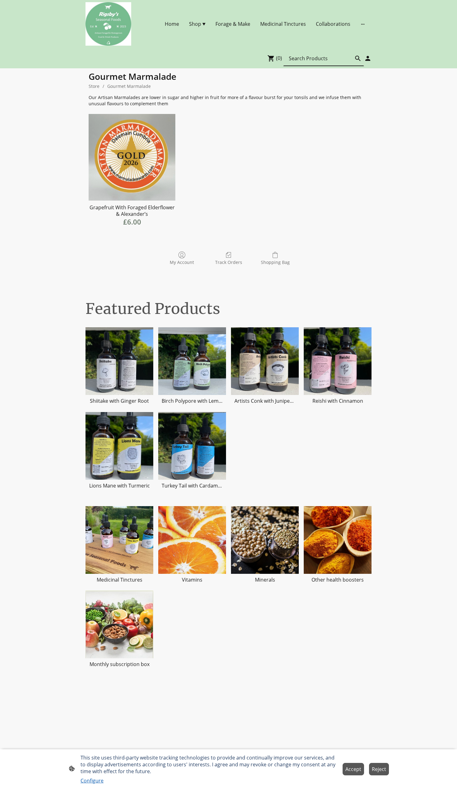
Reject (379, 769)
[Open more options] (363, 24)
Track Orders (228, 262)
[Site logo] (108, 24)
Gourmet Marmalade (129, 86)
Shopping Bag (275, 262)
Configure (92, 780)
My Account (182, 262)
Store (94, 86)
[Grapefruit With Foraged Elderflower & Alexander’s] (132, 157)
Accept (353, 769)
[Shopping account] (368, 58)
